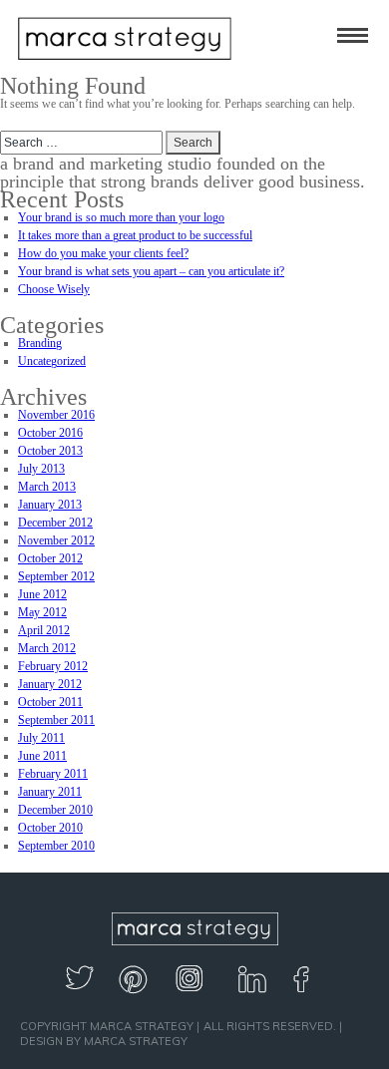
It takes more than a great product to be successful (135, 235)
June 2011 (42, 756)
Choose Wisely (54, 289)
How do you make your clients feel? (103, 253)
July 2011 (41, 738)
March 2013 (47, 487)
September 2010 (56, 846)
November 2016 (56, 415)
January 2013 (50, 505)
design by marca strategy (104, 1041)
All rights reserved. (269, 1026)
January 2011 (50, 792)
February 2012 (53, 666)
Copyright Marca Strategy (107, 1026)
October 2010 (50, 828)
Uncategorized (52, 361)
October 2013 (50, 451)
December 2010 (55, 810)
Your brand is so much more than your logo (121, 217)
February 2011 (53, 774)
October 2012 (50, 558)
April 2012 (44, 630)
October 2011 (50, 702)
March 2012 (47, 648)
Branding (40, 343)
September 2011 (56, 720)
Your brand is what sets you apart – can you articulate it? (151, 271)
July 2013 (41, 469)
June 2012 (42, 594)
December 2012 (55, 523)
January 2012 (50, 684)
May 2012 (42, 612)
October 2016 (50, 433)
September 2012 (56, 576)
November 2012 (56, 540)
